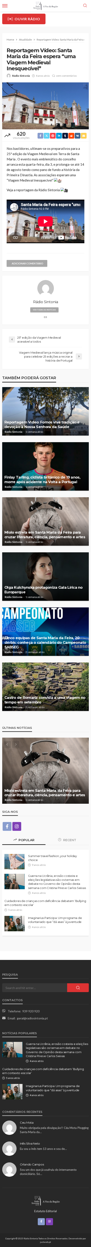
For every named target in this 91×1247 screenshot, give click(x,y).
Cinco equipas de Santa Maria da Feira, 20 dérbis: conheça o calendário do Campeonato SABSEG (45, 642)
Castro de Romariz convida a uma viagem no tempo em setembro (44, 699)
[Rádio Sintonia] (45, 1200)
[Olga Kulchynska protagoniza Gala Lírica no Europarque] (45, 576)
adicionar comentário (27, 263)
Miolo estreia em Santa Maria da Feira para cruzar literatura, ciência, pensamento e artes (44, 534)
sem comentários (66, 75)
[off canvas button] (5, 5)
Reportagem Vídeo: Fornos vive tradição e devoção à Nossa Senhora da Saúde (42, 424)
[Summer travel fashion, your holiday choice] (14, 861)
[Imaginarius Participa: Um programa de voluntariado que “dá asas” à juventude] (14, 923)
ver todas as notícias (44, 310)
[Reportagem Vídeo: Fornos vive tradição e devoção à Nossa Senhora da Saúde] (45, 411)
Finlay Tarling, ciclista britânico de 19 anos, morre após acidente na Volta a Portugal (42, 479)
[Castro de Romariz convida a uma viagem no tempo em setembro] (45, 686)
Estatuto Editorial (45, 1211)
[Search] (85, 5)
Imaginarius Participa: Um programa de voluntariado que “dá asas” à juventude (55, 920)
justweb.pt (45, 1242)
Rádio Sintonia (21, 75)
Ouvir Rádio (27, 19)
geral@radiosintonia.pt (32, 1018)
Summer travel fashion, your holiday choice (52, 858)
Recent (69, 840)
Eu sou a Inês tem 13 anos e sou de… (43, 1149)
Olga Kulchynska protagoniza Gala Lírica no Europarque (43, 589)
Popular (26, 840)
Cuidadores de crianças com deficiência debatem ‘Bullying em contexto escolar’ (45, 903)
